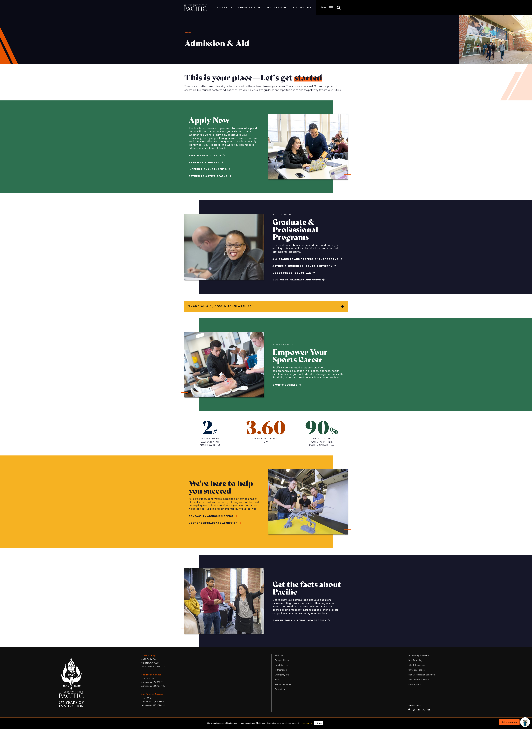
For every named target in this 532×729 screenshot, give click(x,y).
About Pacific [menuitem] (277, 7)
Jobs (277, 679)
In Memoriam (281, 670)
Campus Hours (282, 660)
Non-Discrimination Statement (421, 675)
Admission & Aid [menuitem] (249, 7)
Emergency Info (282, 675)
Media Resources (283, 684)
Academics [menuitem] (224, 7)
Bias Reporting (415, 660)
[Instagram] (415, 710)
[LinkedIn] (420, 710)
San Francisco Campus (152, 694)
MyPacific (279, 655)
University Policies (416, 670)
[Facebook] (410, 710)
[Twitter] (424, 710)
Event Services (281, 665)
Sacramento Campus (151, 675)
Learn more (305, 723)
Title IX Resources (416, 665)
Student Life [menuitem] (302, 7)
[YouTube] (430, 710)
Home (188, 32)
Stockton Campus (149, 655)
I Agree (318, 723)
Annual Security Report (418, 679)
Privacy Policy (414, 684)
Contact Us (280, 689)
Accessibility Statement (418, 655)
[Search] (339, 8)
